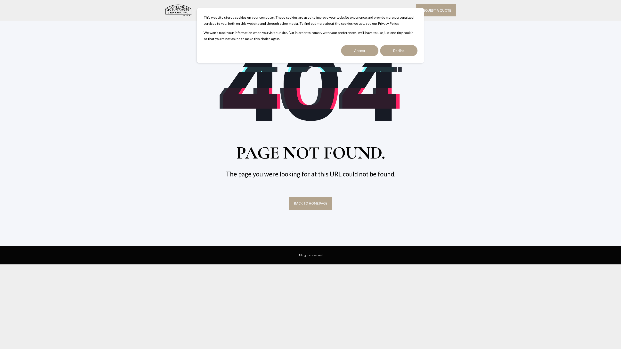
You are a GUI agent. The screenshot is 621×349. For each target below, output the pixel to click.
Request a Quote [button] (436, 10)
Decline (399, 50)
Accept (359, 50)
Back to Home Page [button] (310, 203)
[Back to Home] (178, 10)
